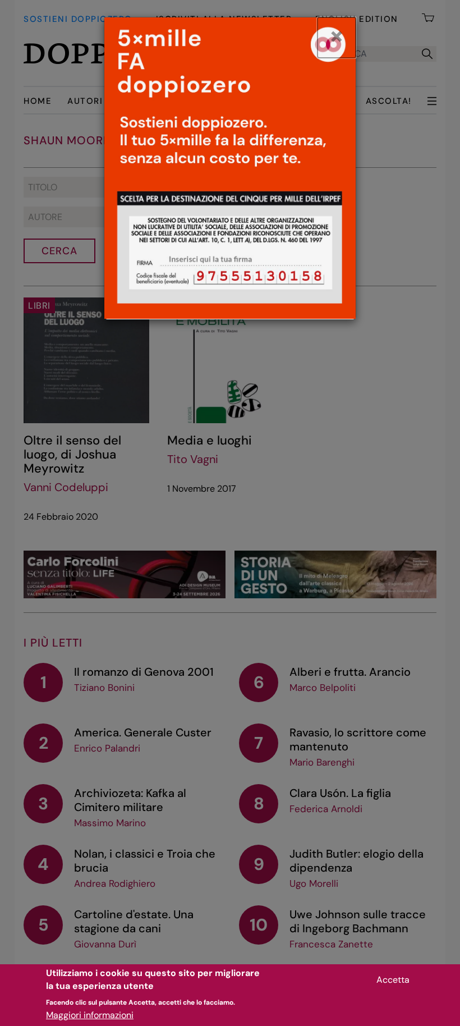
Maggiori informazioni (90, 1015)
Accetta (393, 980)
